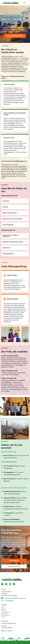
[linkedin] (14, 584)
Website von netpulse (6, 630)
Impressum (4, 625)
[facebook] (2, 584)
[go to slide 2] (15, 413)
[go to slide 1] (14, 413)
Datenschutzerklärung (6, 627)
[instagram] (6, 584)
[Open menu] (24, 3)
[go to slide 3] (16, 437)
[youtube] (10, 584)
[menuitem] (15, 607)
